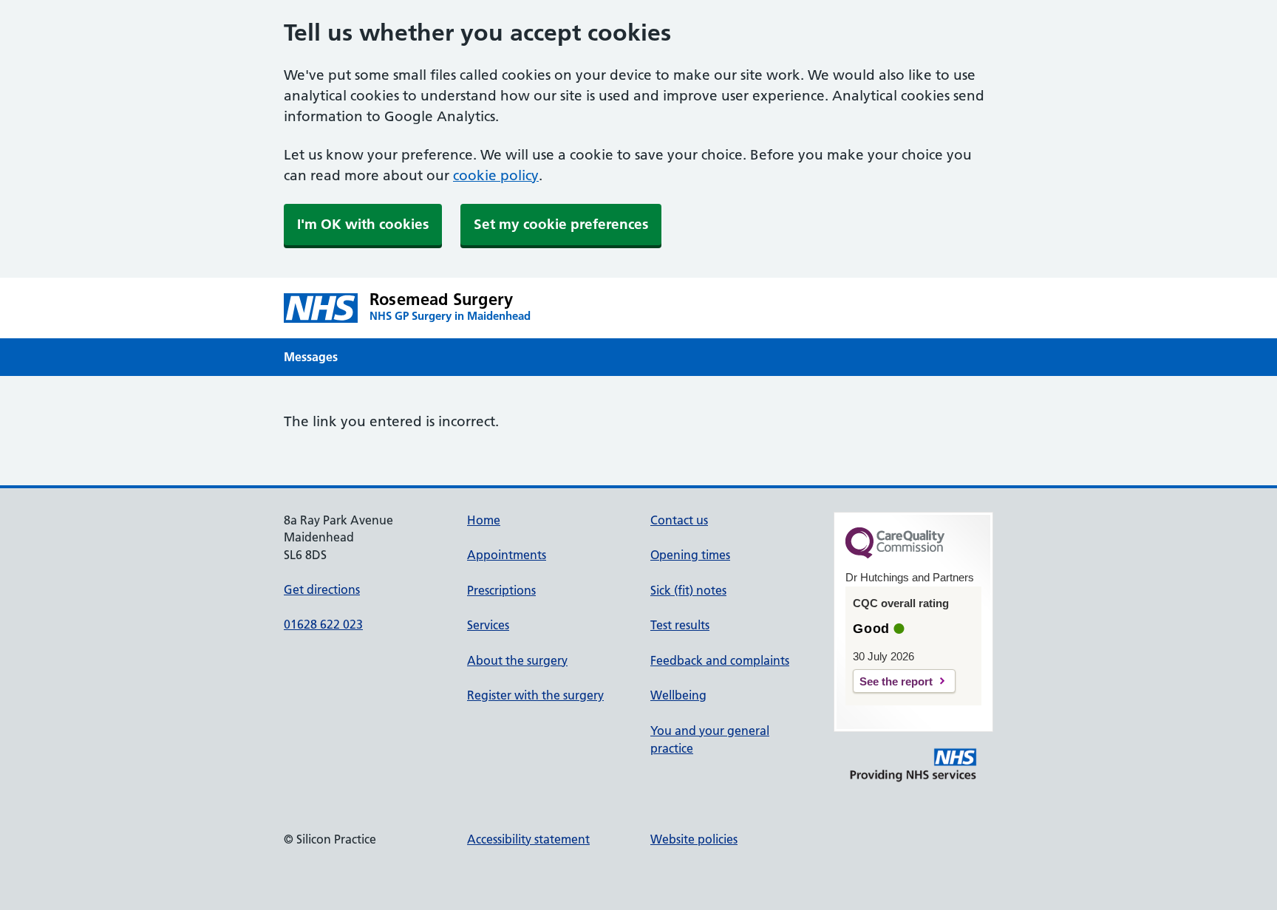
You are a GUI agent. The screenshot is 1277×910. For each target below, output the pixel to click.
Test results (679, 625)
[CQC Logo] (894, 555)
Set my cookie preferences (561, 224)
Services (488, 625)
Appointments (506, 554)
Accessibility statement (528, 839)
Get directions (322, 589)
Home (483, 520)
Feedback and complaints (719, 660)
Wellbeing (678, 695)
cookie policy (496, 175)
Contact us (679, 520)
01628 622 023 (323, 624)
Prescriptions (501, 590)
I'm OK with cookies (363, 224)
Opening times (690, 554)
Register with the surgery (535, 695)
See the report (896, 681)
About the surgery (517, 660)
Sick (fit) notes (688, 590)
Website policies (694, 839)
